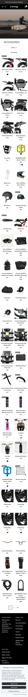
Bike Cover (7, 298)
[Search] (5, 6)
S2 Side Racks (20, 113)
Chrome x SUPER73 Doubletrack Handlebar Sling (21, 251)
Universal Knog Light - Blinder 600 (21, 322)
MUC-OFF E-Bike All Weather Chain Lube (7, 411)
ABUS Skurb (7, 205)
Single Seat (21, 229)
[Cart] (25, 7)
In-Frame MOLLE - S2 (20, 93)
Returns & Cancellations (5, 662)
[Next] (18, 607)
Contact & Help (6, 652)
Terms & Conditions (21, 623)
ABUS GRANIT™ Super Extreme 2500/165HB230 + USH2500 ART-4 (21, 596)
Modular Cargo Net (21, 479)
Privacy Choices (20, 637)
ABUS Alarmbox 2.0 (21, 366)
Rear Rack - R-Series (7, 93)
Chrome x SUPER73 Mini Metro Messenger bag (21, 275)
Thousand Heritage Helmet (21, 206)
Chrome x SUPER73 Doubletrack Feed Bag (7, 274)
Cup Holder (7, 158)
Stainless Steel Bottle (20, 456)
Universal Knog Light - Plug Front (7, 366)
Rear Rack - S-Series (20, 69)
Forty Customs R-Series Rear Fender (20, 389)
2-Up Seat (20, 433)
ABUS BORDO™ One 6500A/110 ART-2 (20, 572)
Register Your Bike (7, 658)
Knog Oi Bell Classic (20, 298)
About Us (18, 620)
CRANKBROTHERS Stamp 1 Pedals (21, 159)
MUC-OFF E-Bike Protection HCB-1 (20, 411)
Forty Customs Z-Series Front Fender (7, 389)
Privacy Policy (19, 626)
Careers (18, 632)
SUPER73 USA (19, 640)
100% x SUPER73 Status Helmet (20, 184)
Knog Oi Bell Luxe (7, 321)
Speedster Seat (7, 229)
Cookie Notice (19, 629)
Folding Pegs (7, 504)
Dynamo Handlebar (7, 551)
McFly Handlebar (20, 551)
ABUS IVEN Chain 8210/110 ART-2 (7, 594)
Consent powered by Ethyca (18, 694)
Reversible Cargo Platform (20, 136)
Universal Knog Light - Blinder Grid (21, 344)
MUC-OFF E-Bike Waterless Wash (7, 434)
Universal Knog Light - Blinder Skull (7, 344)
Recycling (18, 635)
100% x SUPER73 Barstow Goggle (7, 250)
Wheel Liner (7, 183)
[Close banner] (27, 666)
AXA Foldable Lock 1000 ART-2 (7, 572)
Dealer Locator (6, 655)
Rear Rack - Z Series (7, 69)
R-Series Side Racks (7, 135)
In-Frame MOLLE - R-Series (7, 114)
